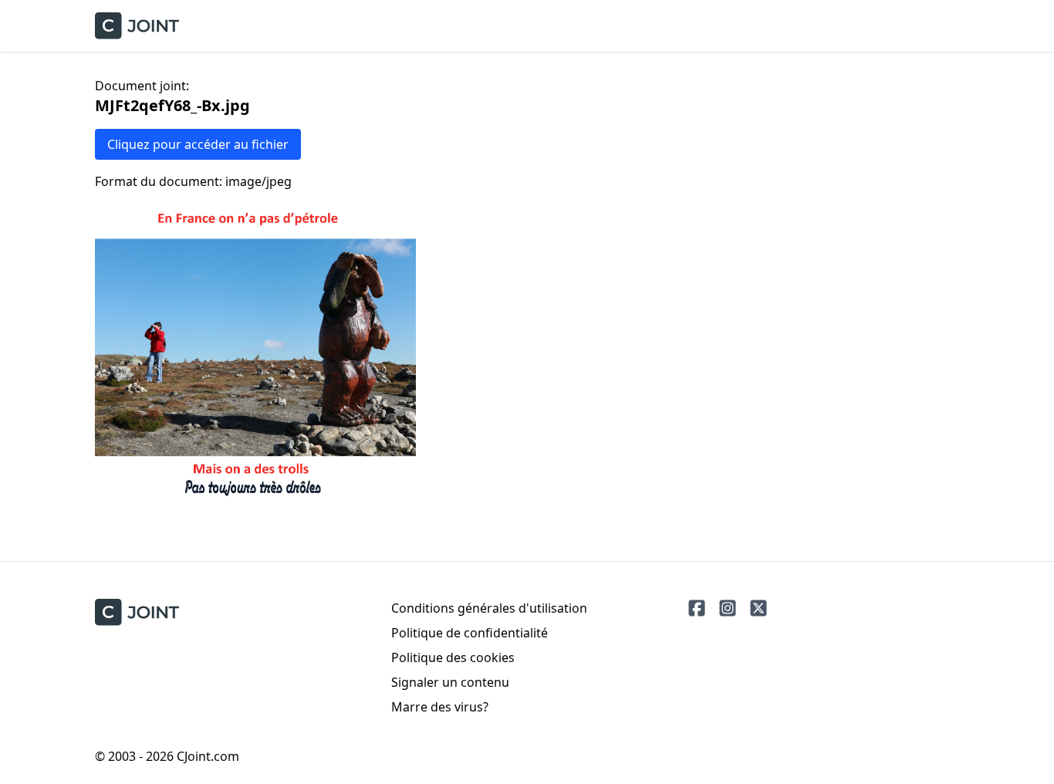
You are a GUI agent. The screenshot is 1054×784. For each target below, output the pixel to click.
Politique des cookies (453, 657)
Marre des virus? (439, 706)
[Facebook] (696, 608)
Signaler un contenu (450, 682)
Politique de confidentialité (469, 632)
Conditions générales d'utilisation (489, 608)
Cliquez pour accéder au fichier (198, 144)
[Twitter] (758, 608)
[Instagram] (727, 608)
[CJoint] (137, 612)
